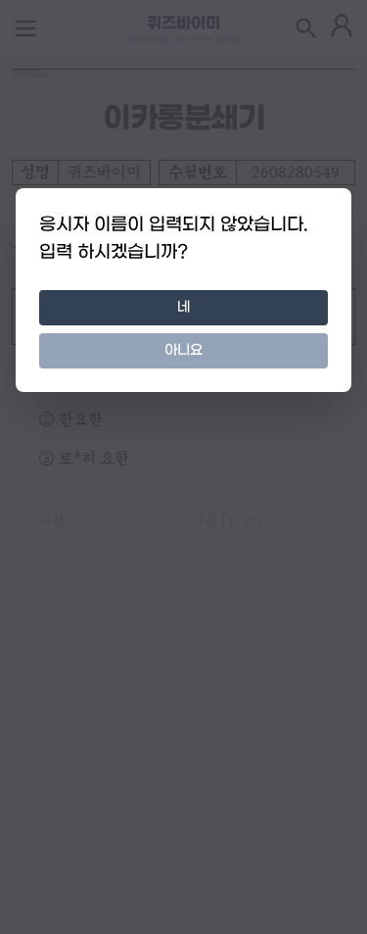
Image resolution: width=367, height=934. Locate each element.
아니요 (183, 350)
